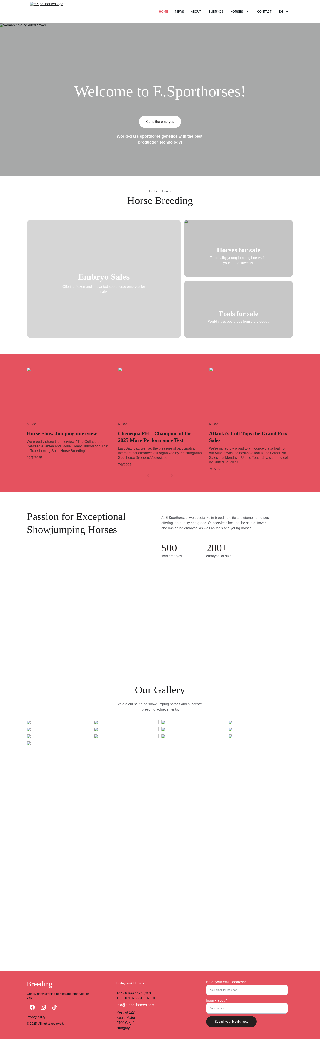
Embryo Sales (104, 277)
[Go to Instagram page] (43, 1007)
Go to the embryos (160, 122)
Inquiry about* (216, 1000)
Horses (236, 11)
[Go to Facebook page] (32, 1007)
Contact (264, 11)
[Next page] (172, 475)
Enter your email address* (226, 982)
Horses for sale (238, 250)
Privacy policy (36, 1017)
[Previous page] (148, 475)
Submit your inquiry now (231, 1021)
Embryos (215, 11)
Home (163, 11)
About (196, 11)
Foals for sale (238, 314)
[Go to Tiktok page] (54, 1007)
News (179, 11)
